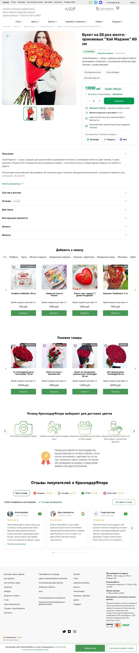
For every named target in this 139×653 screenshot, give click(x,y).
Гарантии (8, 587)
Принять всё (90, 648)
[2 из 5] (101, 50)
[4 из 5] (107, 50)
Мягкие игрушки (38, 257)
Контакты (58, 2)
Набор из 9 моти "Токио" (54, 294)
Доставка (48, 2)
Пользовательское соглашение (52, 598)
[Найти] (97, 8)
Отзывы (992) (69, 2)
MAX (125, 139)
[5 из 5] (109, 50)
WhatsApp (94, 139)
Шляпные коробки (81, 583)
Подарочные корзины (60, 257)
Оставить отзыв (124, 502)
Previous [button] (5, 289)
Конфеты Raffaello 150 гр (23, 293)
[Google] (83, 514)
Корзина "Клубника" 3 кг (115, 293)
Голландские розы (92, 72)
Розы (18, 21)
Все (5, 257)
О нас (13, 2)
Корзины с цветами (82, 596)
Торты (24, 257)
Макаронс (122, 257)
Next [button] (134, 289)
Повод (99, 21)
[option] (39, 68)
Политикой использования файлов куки (44, 648)
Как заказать (9, 578)
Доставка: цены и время (14, 574)
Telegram (111, 139)
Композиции (79, 591)
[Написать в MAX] (100, 2)
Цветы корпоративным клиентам (53, 578)
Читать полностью (11, 183)
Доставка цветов (91, 78)
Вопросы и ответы (12, 596)
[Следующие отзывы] (132, 528)
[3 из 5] (104, 50)
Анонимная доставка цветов (51, 583)
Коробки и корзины (75, 21)
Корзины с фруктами (83, 257)
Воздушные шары (106, 257)
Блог (41, 591)
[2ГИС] (40, 514)
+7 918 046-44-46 (113, 2)
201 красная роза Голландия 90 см (115, 373)
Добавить (23, 313)
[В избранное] (7, 36)
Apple (133, 257)
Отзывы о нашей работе (14, 608)
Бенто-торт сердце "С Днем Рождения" (85, 294)
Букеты (51, 21)
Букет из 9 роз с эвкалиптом (54, 373)
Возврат (7, 591)
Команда (21, 2)
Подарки (116, 21)
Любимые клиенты (47, 587)
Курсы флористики (12, 604)
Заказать (23, 391)
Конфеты (14, 257)
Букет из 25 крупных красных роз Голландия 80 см (85, 374)
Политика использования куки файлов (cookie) (52, 603)
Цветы (34, 21)
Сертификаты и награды (49, 574)
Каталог (6, 2)
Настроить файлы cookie (122, 648)
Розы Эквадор (113, 72)
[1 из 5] (99, 50)
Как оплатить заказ (35, 2)
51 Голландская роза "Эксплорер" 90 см (23, 373)
